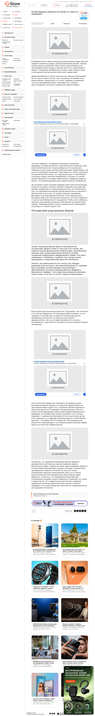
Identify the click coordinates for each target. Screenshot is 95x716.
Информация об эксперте (39, 495)
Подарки (7, 141)
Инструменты (9, 51)
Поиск (45, 5)
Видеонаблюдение (10, 72)
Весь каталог (7, 154)
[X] (82, 511)
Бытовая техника (10, 37)
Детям (7, 137)
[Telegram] (80, 511)
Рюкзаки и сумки (10, 129)
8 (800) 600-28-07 (74, 4)
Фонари (7, 47)
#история (66, 23)
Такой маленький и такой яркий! (46, 361)
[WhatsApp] (85, 511)
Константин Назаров (36, 24)
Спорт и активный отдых (12, 109)
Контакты (90, 1)
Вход (88, 4)
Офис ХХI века (9, 113)
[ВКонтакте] (75, 511)
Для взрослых (9, 33)
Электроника (9, 117)
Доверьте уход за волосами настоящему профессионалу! (56, 122)
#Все (52, 23)
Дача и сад (8, 76)
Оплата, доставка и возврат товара (78, 1)
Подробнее (40, 155)
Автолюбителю (9, 67)
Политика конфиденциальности (75, 714)
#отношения (82, 23)
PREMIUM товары (10, 90)
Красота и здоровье (11, 94)
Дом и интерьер (9, 105)
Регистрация (88, 6)
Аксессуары (8, 55)
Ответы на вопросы (64, 1)
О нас (56, 1)
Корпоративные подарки (12, 150)
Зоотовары (8, 133)
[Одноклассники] (77, 511)
